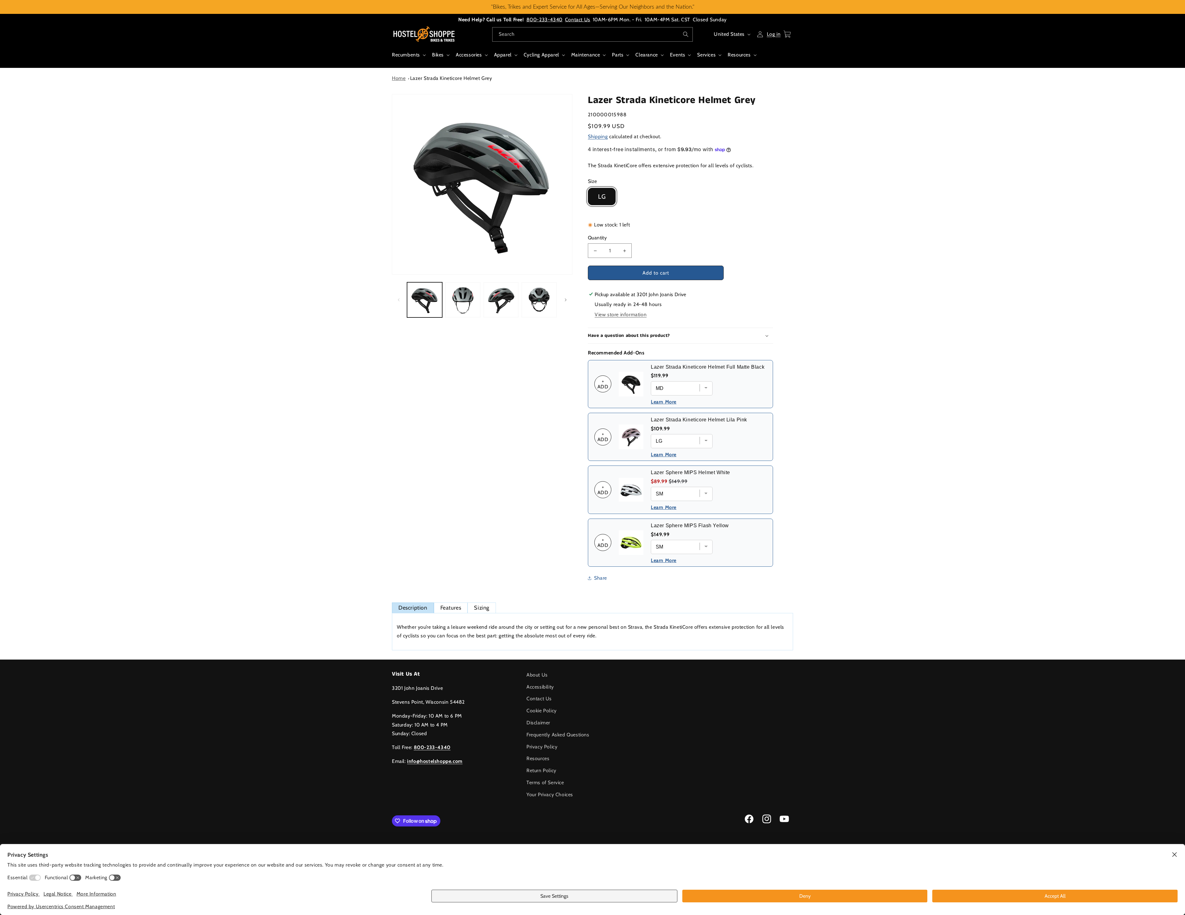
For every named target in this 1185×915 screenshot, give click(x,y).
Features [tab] (450, 607)
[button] (408, 58)
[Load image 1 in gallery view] (424, 299)
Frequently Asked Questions (557, 735)
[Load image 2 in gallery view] (462, 299)
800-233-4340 (544, 20)
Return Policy (541, 771)
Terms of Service (545, 782)
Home (398, 78)
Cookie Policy (541, 711)
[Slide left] (398, 300)
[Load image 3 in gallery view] (501, 299)
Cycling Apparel (541, 55)
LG (602, 196)
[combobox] (592, 34)
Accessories (469, 55)
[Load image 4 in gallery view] (539, 299)
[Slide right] (565, 300)
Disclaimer (538, 723)
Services (706, 55)
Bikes (438, 55)
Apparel (503, 55)
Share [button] (600, 578)
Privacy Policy (541, 747)
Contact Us (577, 20)
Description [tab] (412, 607)
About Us (537, 675)
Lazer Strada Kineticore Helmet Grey (451, 78)
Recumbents (406, 55)
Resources (739, 55)
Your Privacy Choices (549, 794)
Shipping (598, 136)
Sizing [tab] (481, 607)
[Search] (685, 34)
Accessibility (540, 687)
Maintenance (585, 55)
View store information (621, 314)
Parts (617, 55)
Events (677, 55)
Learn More (663, 402)
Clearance (646, 55)
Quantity (597, 238)
